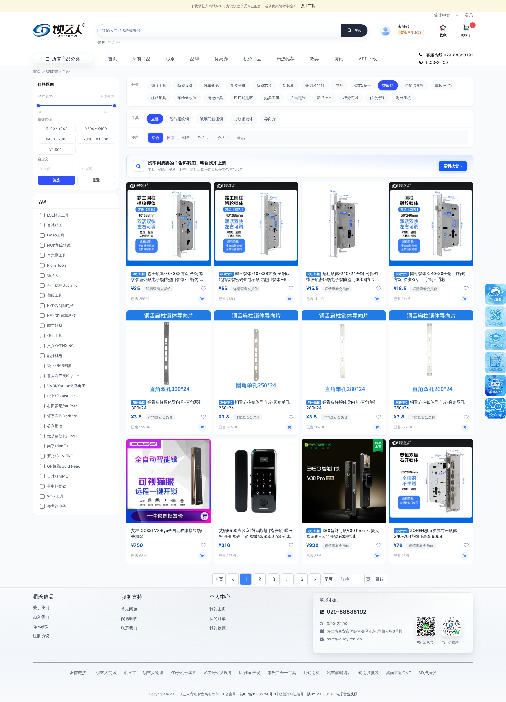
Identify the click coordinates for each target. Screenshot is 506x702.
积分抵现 (377, 97)
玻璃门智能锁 (211, 118)
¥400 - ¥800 (57, 139)
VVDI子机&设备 (218, 672)
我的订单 (217, 618)
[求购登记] (495, 362)
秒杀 (170, 58)
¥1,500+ (56, 149)
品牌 (194, 58)
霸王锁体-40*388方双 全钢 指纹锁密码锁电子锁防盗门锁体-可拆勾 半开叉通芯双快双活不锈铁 (167, 279)
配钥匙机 (311, 672)
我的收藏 (217, 627)
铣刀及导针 (314, 85)
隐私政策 (41, 626)
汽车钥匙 (211, 85)
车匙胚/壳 (443, 85)
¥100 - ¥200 (57, 128)
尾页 (328, 578)
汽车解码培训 (339, 672)
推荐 (171, 137)
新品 (241, 137)
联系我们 (129, 627)
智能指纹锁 (179, 118)
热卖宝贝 (271, 97)
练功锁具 (158, 97)
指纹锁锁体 (243, 118)
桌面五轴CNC (398, 672)
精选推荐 (286, 58)
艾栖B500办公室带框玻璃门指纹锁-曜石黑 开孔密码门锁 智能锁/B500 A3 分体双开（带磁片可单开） (256, 536)
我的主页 (217, 608)
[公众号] (495, 408)
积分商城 (350, 97)
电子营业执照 (347, 694)
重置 (96, 180)
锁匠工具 (158, 85)
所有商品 (141, 58)
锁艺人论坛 (153, 672)
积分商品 (252, 58)
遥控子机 (237, 85)
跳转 (379, 578)
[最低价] (38, 106)
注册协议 (41, 635)
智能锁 (52, 71)
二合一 (114, 42)
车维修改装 (186, 97)
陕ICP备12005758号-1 (258, 694)
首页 (112, 58)
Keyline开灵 (250, 672)
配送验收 (129, 618)
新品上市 (324, 97)
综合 (155, 137)
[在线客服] (495, 294)
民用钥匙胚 (243, 97)
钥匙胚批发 (368, 672)
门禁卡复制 (414, 85)
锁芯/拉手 (362, 85)
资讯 (338, 58)
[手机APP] (495, 385)
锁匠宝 (130, 672)
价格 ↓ (203, 137)
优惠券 (221, 58)
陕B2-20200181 (320, 694)
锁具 (101, 42)
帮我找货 (451, 166)
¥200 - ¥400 (96, 128)
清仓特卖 (215, 97)
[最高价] (114, 106)
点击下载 (308, 6)
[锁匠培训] (495, 339)
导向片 (270, 118)
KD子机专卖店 (183, 672)
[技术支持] (495, 316)
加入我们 (41, 617)
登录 (469, 15)
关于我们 (41, 607)
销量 (186, 137)
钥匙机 (288, 85)
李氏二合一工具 (282, 672)
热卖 (314, 58)
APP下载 (368, 58)
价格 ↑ (223, 137)
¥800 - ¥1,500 (95, 139)
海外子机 (403, 97)
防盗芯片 (264, 85)
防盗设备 (185, 85)
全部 (155, 118)
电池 (339, 85)
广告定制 (298, 97)
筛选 (56, 180)
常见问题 (129, 608)
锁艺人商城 (106, 672)
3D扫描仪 (427, 672)
